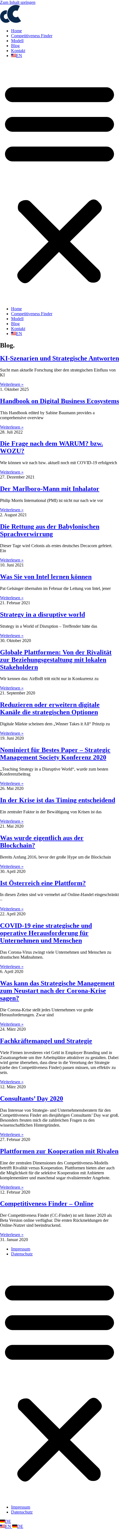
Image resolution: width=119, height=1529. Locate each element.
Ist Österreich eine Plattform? (43, 883)
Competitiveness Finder (31, 35)
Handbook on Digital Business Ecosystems (59, 401)
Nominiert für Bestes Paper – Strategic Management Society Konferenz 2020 (55, 753)
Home (16, 30)
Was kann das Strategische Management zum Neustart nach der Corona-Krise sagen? (57, 991)
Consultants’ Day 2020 (31, 1098)
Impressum (20, 1249)
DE (8, 1521)
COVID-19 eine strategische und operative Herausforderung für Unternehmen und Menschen (46, 933)
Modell (17, 40)
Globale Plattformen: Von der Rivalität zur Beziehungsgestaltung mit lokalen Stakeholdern (56, 660)
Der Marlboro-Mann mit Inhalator (49, 488)
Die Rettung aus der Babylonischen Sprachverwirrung (49, 530)
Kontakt (18, 50)
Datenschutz (22, 1254)
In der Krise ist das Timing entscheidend (57, 800)
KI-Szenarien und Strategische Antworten (59, 358)
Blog (15, 45)
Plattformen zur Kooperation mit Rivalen (59, 1151)
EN (8, 1526)
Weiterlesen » (12, 384)
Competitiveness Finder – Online (47, 1203)
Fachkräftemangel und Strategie (46, 1040)
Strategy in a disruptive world (42, 614)
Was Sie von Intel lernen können (46, 576)
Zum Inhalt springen (17, 2)
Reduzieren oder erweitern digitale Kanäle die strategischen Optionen (50, 708)
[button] (59, 182)
